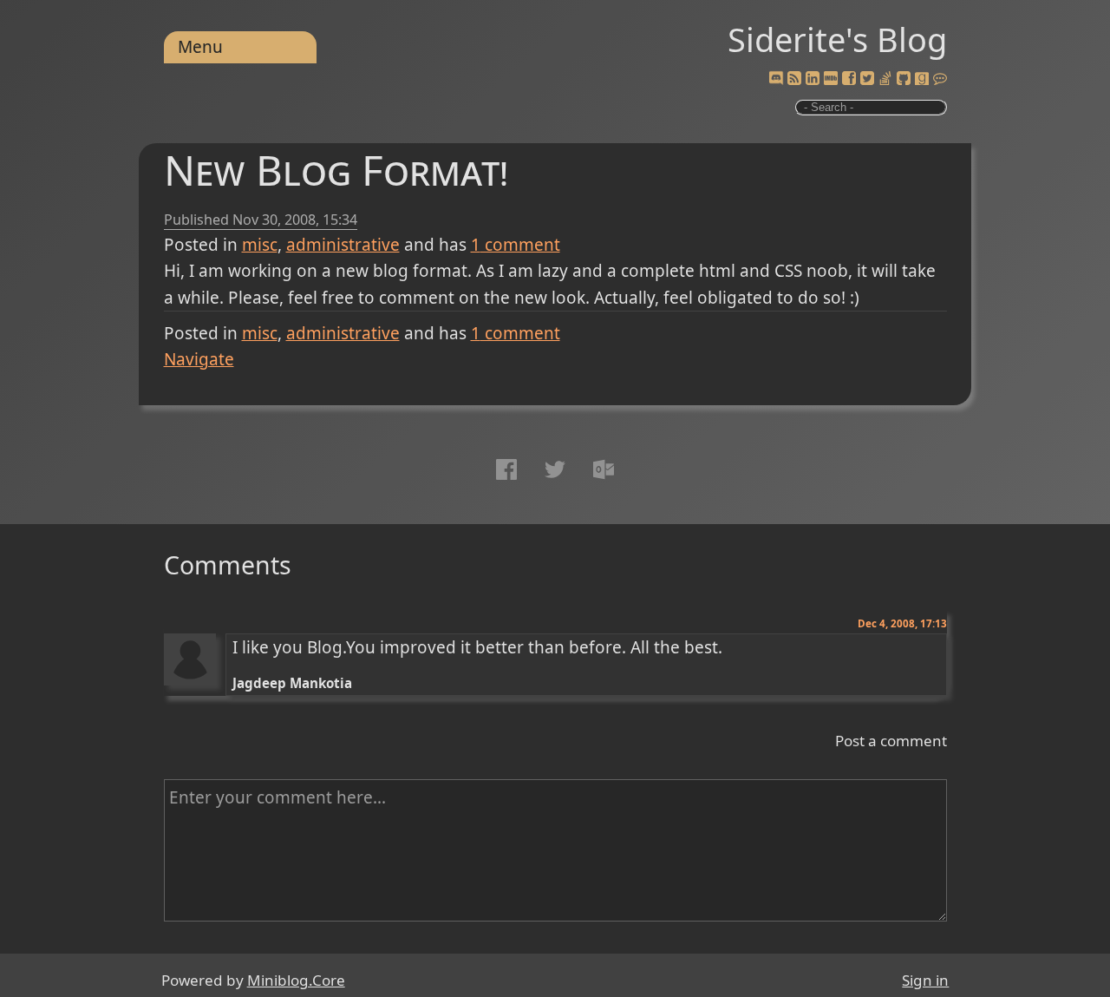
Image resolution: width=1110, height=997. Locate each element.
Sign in (925, 980)
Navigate (199, 359)
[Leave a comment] (940, 79)
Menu (200, 47)
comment (515, 244)
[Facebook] (849, 79)
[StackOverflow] (885, 79)
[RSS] (794, 79)
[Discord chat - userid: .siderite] (775, 79)
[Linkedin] (812, 79)
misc (260, 244)
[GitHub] (904, 79)
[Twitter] (867, 79)
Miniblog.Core (296, 980)
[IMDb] (831, 79)
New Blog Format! (336, 169)
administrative (343, 244)
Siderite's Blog (837, 39)
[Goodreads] (922, 79)
